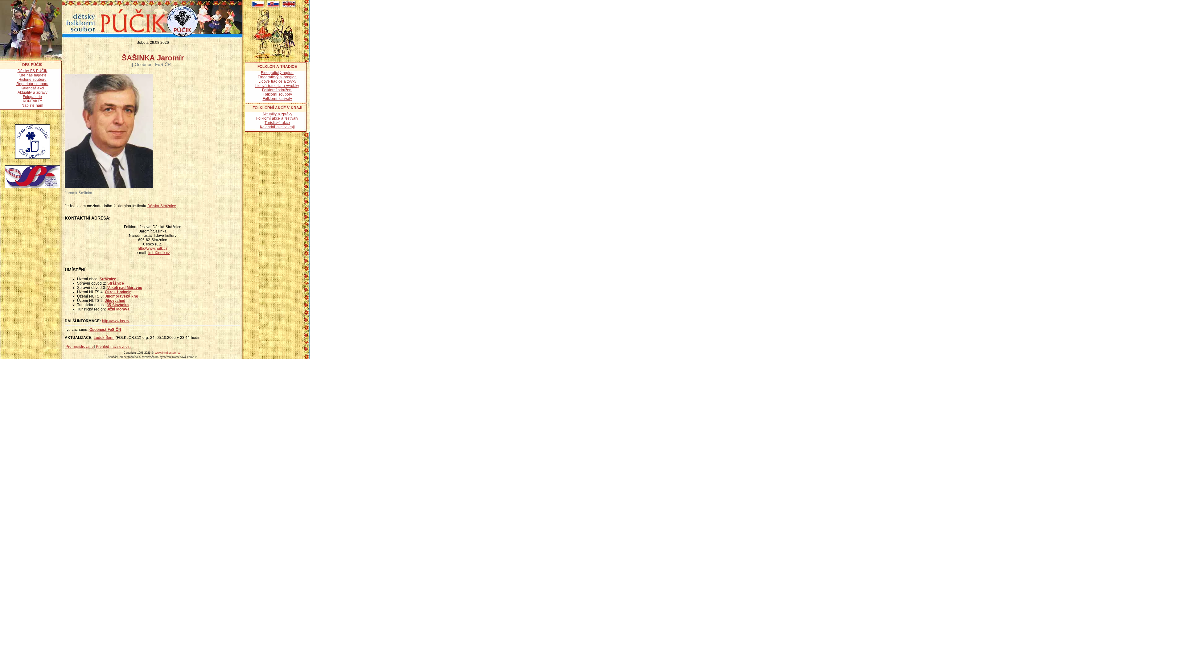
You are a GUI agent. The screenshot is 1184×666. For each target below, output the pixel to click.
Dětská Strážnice (161, 206)
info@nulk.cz (159, 253)
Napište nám (32, 105)
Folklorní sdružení (277, 90)
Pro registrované (80, 346)
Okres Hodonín (118, 292)
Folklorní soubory (277, 94)
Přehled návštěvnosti (113, 346)
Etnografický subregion (277, 77)
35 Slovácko (118, 305)
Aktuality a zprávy (32, 92)
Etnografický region (277, 73)
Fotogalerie (32, 97)
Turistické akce (277, 123)
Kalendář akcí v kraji (277, 127)
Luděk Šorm (104, 337)
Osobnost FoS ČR (105, 329)
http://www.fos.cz (116, 321)
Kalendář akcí (32, 88)
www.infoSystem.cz (168, 352)
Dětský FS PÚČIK (32, 71)
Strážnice (108, 279)
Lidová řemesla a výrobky (277, 86)
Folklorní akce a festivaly (277, 118)
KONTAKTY (32, 101)
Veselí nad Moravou (124, 288)
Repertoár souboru (32, 84)
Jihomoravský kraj (121, 296)
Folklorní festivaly (277, 99)
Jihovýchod (115, 300)
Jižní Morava (118, 309)
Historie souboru (32, 79)
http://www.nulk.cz (152, 248)
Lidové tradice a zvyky (277, 81)
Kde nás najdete (32, 75)
